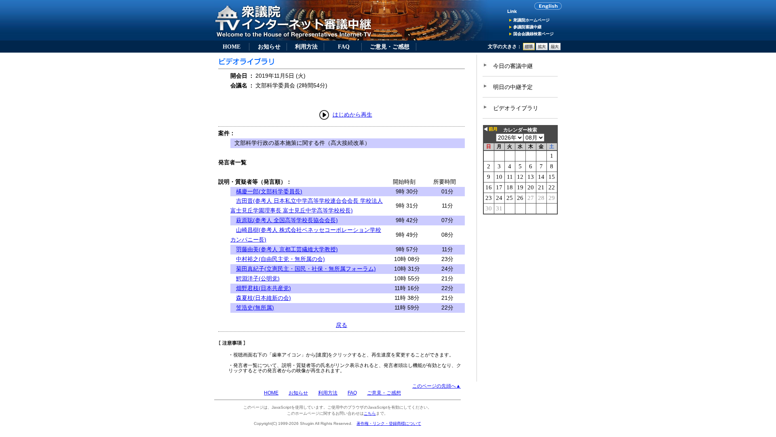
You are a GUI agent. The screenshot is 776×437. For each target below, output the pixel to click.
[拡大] (542, 48)
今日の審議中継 (513, 66)
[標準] (529, 48)
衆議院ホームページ (531, 20)
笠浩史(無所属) (255, 307)
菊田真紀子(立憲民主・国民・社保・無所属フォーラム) (306, 268)
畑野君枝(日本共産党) (263, 288)
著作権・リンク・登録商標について (388, 423)
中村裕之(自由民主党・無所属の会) (280, 259)
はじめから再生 (352, 114)
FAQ (344, 46)
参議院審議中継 (527, 27)
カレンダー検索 (520, 130)
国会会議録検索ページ (533, 34)
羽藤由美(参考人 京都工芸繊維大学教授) (287, 249)
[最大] (555, 48)
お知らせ (269, 46)
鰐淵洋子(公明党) (258, 278)
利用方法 (306, 46)
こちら (370, 413)
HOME (231, 46)
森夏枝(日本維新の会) (263, 298)
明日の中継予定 (513, 87)
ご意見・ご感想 (389, 46)
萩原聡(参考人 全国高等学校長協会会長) (287, 220)
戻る (341, 325)
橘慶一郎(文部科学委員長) (269, 191)
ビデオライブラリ (515, 108)
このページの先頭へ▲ (436, 386)
